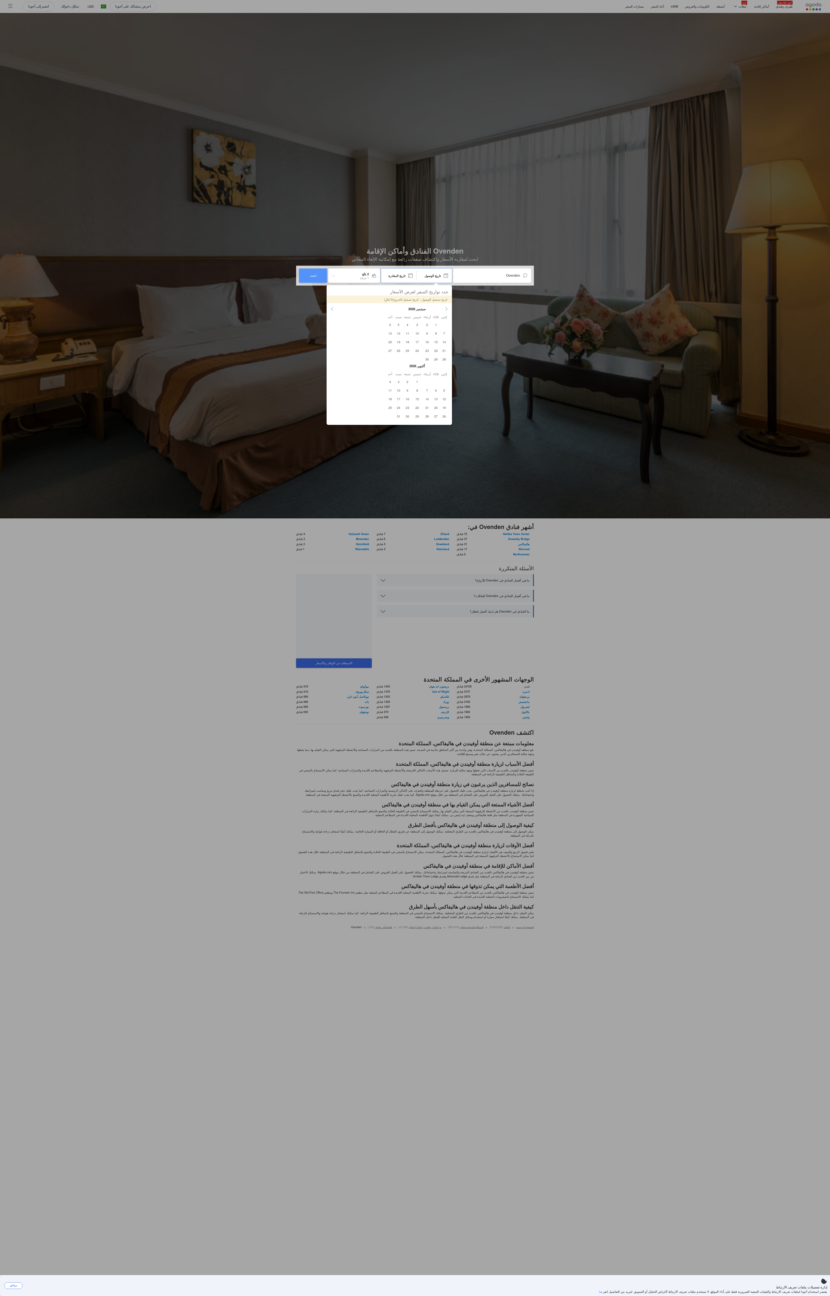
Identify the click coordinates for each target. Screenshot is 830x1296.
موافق (13, 1285)
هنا (600, 1291)
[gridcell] (436, 325)
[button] (446, 309)
